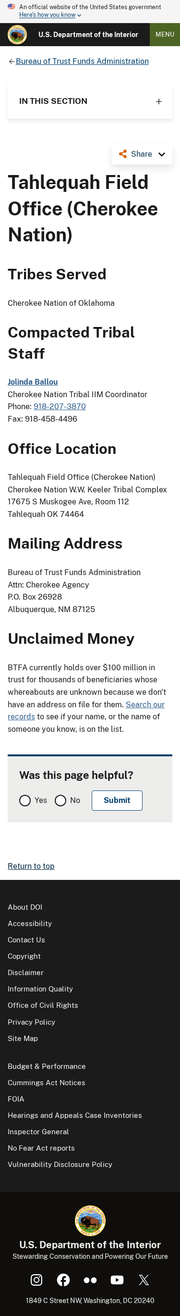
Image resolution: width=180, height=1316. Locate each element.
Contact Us (26, 940)
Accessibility (30, 923)
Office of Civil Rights (43, 1005)
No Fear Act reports (41, 1148)
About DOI (25, 907)
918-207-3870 (60, 406)
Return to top (31, 866)
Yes (41, 800)
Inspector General (38, 1132)
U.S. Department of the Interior (88, 34)
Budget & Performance (47, 1066)
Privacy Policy (31, 1022)
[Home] (17, 34)
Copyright (24, 956)
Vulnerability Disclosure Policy (60, 1164)
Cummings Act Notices (46, 1082)
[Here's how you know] (90, 11)
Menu (165, 34)
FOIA (16, 1099)
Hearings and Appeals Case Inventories (75, 1115)
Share (141, 154)
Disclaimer (26, 972)
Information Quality (40, 989)
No (75, 800)
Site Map (23, 1038)
